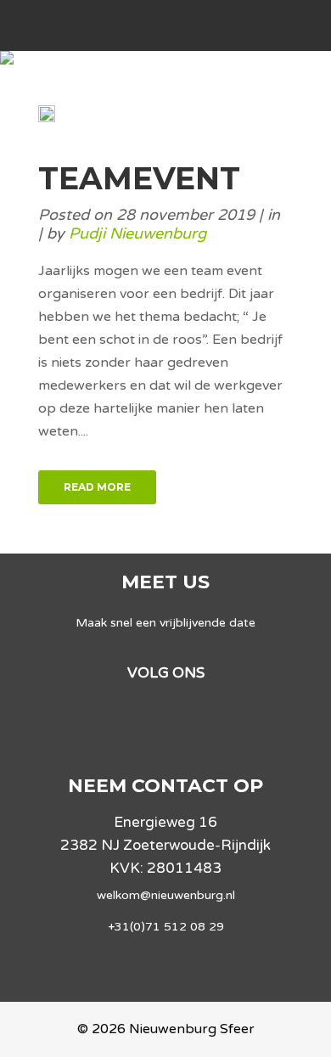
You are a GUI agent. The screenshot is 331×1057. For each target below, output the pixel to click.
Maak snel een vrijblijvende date (165, 623)
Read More (97, 487)
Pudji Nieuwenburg (137, 233)
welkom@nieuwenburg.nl (166, 895)
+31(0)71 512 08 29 (166, 926)
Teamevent (139, 178)
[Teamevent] (46, 118)
